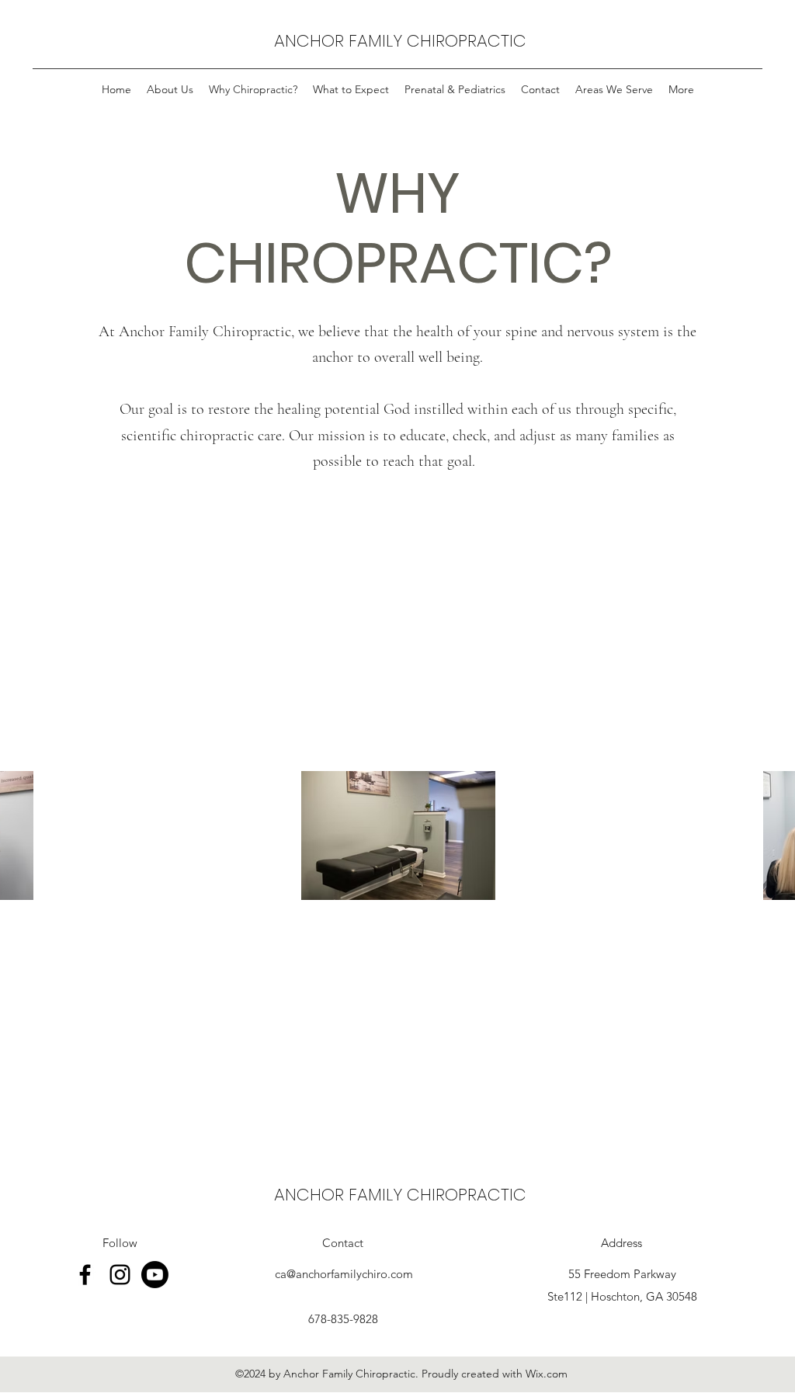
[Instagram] (120, 1274)
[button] (614, 89)
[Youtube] (154, 1274)
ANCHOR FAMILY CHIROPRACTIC (400, 41)
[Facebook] (85, 1274)
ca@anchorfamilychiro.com (344, 1273)
